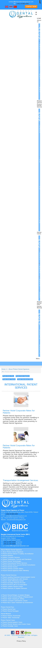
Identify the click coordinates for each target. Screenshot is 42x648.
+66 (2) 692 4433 (10, 542)
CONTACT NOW (31, 7)
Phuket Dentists (7, 556)
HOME (39, 18)
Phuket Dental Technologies (11, 561)
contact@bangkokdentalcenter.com (17, 546)
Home (3, 369)
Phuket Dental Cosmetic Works (12, 569)
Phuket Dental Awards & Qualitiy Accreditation (18, 554)
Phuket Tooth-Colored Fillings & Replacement (17, 597)
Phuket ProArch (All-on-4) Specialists (14, 585)
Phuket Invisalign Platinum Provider (13, 583)
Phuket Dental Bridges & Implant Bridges (16, 595)
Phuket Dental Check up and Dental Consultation (18, 565)
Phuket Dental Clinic (8, 376)
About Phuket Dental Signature (18, 369)
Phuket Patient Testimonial (11, 616)
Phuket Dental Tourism (9, 379)
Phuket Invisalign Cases (10, 626)
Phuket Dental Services (9, 575)
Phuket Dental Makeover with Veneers (15, 579)
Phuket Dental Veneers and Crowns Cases (16, 624)
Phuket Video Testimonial (10, 618)
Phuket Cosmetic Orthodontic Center (15, 601)
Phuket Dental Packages (10, 611)
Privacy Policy (21, 641)
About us (39, 21)
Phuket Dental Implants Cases (12, 622)
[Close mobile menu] (36, 14)
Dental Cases (39, 233)
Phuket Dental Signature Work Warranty (15, 571)
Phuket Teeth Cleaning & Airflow (13, 599)
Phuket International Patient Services (14, 563)
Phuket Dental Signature (22, 376)
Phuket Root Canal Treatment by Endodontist (17, 603)
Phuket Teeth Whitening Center (13, 581)
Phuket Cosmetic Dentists (11, 557)
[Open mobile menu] (36, 12)
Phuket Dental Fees (39, 303)
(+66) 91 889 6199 (23, 4)
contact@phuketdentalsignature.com (21, 2)
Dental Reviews (6, 614)
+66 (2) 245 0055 (10, 544)
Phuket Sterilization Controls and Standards (16, 559)
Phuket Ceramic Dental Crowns (12, 586)
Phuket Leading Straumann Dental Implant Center (18, 577)
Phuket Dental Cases (8, 620)
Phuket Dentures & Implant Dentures (14, 588)
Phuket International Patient (25, 379)
